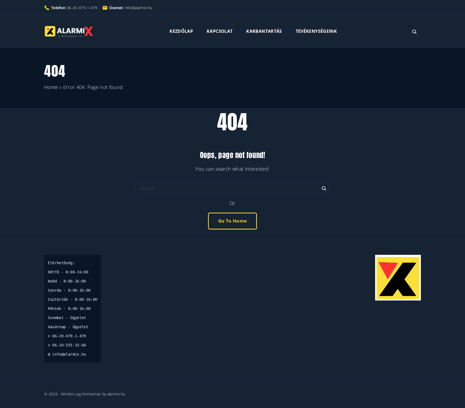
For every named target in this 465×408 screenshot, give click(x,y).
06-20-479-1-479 (82, 7)
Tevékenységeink (316, 31)
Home (51, 87)
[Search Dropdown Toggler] (414, 32)
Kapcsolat (219, 31)
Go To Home (232, 221)
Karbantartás (264, 31)
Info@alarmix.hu (138, 7)
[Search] (324, 188)
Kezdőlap (181, 31)
